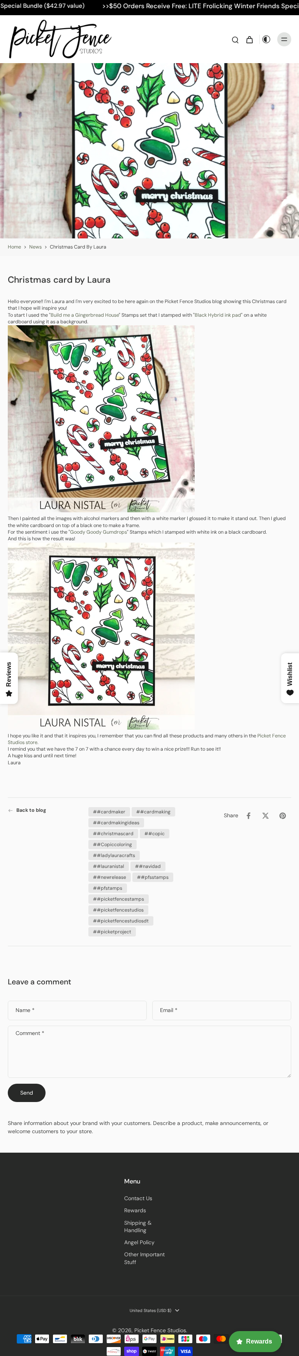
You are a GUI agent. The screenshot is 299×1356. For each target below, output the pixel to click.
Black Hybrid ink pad (218, 315)
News (35, 247)
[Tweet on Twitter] (265, 815)
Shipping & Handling (137, 1226)
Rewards (135, 1210)
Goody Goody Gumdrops (98, 532)
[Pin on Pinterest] (282, 815)
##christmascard (113, 834)
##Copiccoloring (112, 844)
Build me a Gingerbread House (85, 315)
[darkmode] (266, 39)
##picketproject (112, 932)
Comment (30, 1033)
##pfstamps (107, 888)
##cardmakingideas (116, 823)
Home (14, 247)
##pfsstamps (153, 877)
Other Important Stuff (144, 1258)
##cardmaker (109, 812)
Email (169, 1010)
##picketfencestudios (118, 910)
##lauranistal (108, 866)
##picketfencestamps (118, 899)
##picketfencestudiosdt (121, 921)
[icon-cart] (249, 39)
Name (25, 1010)
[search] (235, 39)
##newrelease (109, 877)
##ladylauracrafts (114, 855)
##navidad (148, 866)
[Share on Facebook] (248, 815)
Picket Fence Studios (160, 1330)
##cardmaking (153, 812)
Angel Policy (139, 1242)
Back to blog (31, 810)
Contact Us (138, 1198)
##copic (154, 834)
